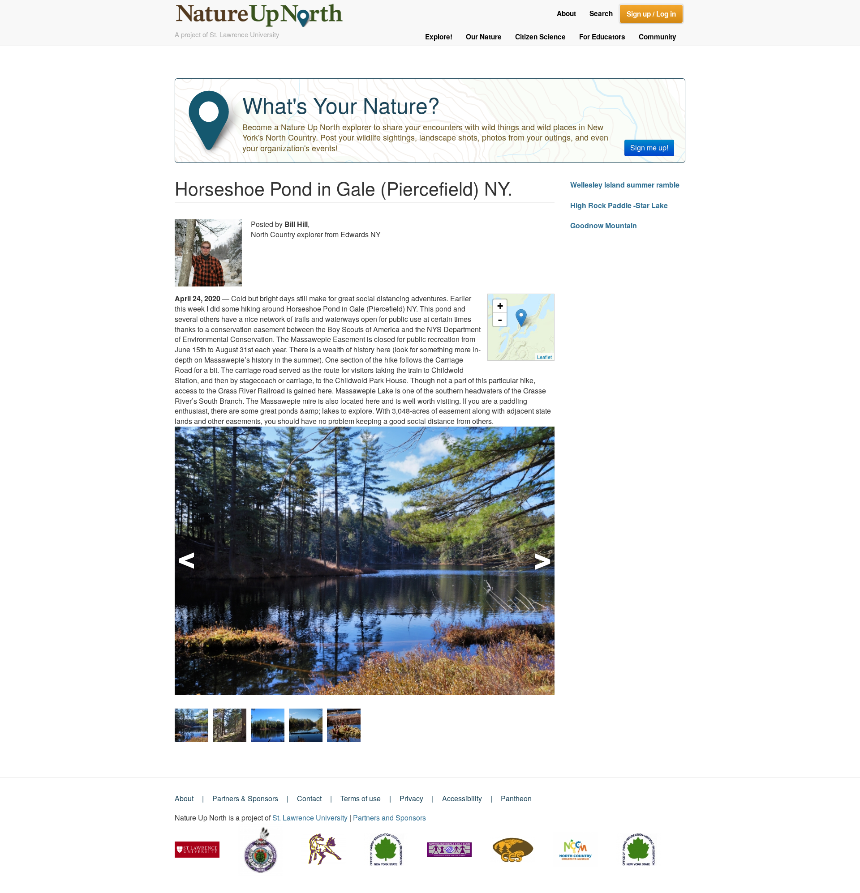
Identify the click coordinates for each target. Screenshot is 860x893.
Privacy (411, 798)
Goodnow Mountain (603, 225)
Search (601, 13)
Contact (309, 798)
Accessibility (462, 798)
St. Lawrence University (310, 817)
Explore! (438, 37)
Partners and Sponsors (389, 817)
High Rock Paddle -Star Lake (619, 205)
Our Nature (484, 37)
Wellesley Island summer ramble (624, 184)
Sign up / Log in (651, 14)
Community (657, 37)
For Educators (602, 37)
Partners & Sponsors (245, 798)
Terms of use (360, 798)
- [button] (500, 319)
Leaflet (544, 356)
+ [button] (500, 306)
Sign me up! (649, 147)
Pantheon (516, 798)
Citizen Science (540, 37)
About (566, 13)
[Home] (263, 13)
